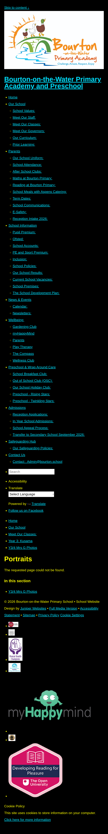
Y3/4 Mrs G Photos (22, 548)
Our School (16, 527)
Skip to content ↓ (16, 7)
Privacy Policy (48, 615)
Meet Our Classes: (22, 534)
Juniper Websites (33, 608)
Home (13, 521)
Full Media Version (63, 608)
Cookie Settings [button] (72, 615)
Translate (39, 504)
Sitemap (29, 615)
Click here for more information (27, 820)
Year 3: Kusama (20, 541)
